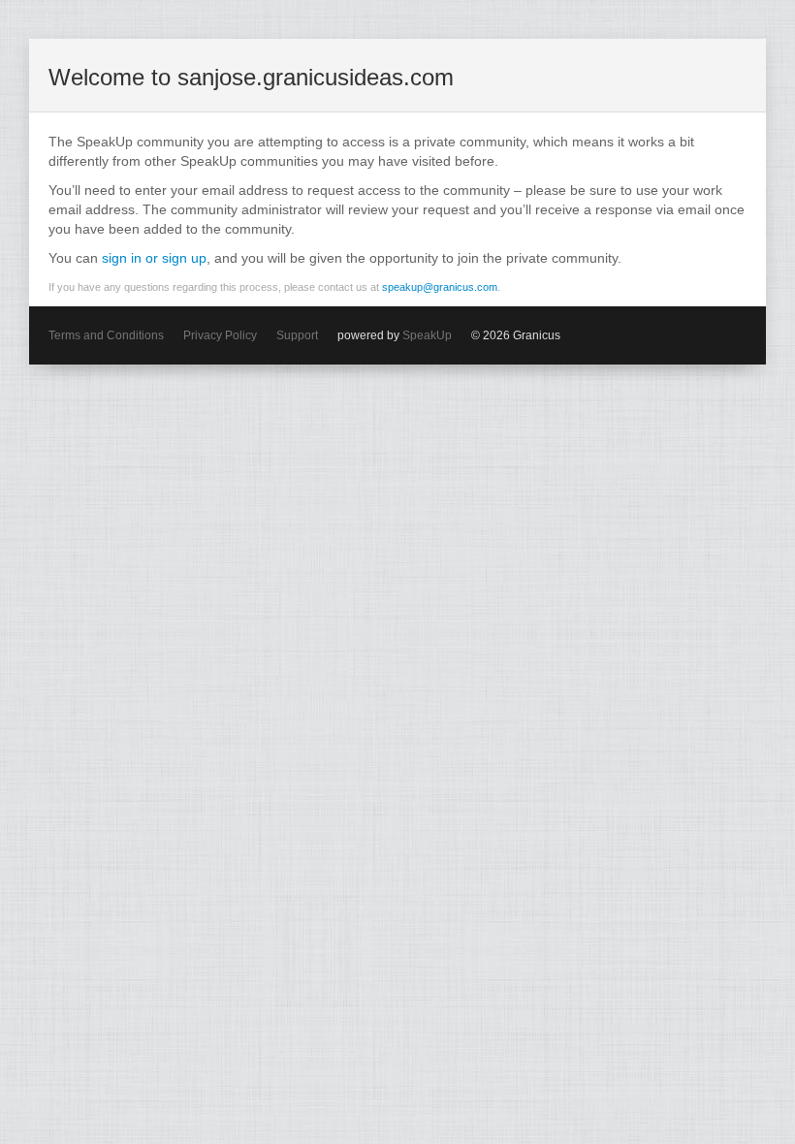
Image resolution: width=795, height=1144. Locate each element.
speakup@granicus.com (439, 287)
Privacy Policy (220, 335)
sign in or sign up (154, 258)
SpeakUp (427, 335)
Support (297, 335)
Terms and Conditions (106, 335)
